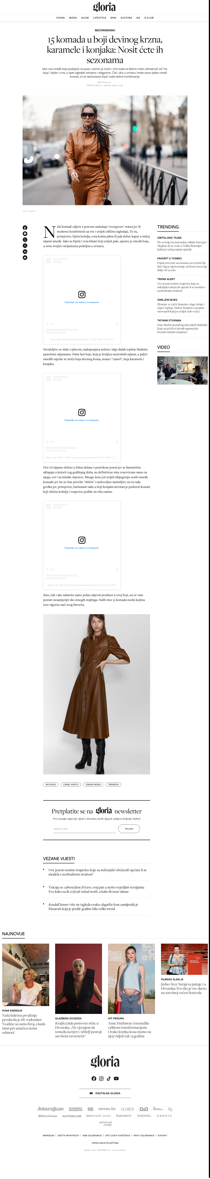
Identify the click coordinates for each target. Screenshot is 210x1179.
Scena (60, 17)
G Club (149, 17)
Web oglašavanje (92, 1135)
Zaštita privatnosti (68, 1135)
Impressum (48, 1135)
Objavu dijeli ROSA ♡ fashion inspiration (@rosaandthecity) (72, 457)
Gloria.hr (106, 82)
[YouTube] (116, 1078)
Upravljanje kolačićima (105, 1142)
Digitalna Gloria (107, 1093)
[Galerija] (105, 150)
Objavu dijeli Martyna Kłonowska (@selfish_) (70, 339)
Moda (73, 17)
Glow (85, 17)
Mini (113, 17)
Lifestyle (99, 17)
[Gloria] (104, 7)
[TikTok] (108, 1078)
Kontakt (162, 1135)
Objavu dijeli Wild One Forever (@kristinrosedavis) (70, 585)
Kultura (126, 17)
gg (138, 17)
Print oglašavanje (144, 1135)
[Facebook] (94, 1078)
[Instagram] (101, 1078)
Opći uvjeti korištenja (117, 1135)
